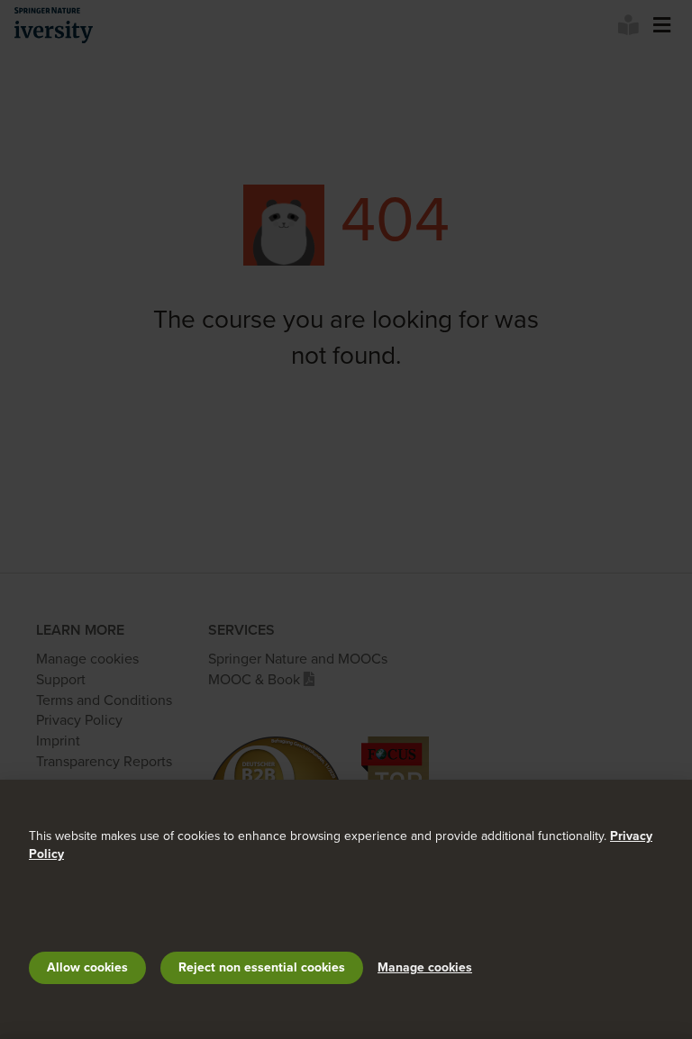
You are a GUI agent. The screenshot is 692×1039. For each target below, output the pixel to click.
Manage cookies (425, 967)
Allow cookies (87, 967)
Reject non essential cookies (261, 967)
